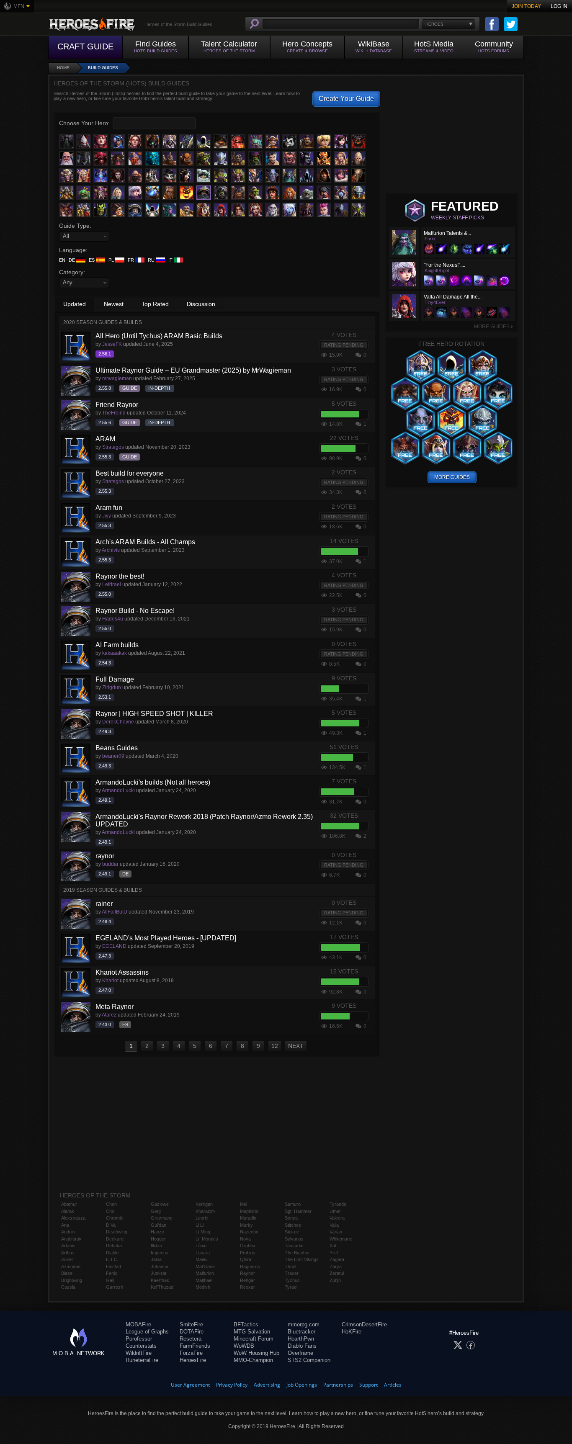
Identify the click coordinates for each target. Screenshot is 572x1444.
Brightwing (71, 1280)
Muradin (248, 1217)
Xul (333, 1245)
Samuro (293, 1204)
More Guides (493, 326)
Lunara (203, 1252)
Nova (245, 1238)
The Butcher (297, 1252)
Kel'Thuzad (162, 1287)
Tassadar (294, 1245)
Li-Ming (203, 1231)
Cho (110, 1211)
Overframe (300, 1353)
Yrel (334, 1252)
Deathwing (116, 1231)
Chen (111, 1204)
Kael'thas (160, 1280)
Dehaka (114, 1245)
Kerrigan (204, 1204)
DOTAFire (192, 1331)
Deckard (115, 1238)
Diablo (112, 1252)
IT (171, 260)
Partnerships (338, 1384)
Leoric (202, 1217)
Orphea (247, 1245)
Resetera (190, 1339)
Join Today (526, 6)
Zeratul (337, 1273)
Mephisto (249, 1211)
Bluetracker (301, 1331)
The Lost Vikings (302, 1259)
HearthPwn (301, 1339)
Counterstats (141, 1346)
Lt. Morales (207, 1238)
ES (92, 260)
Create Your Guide (346, 98)
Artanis (68, 1245)
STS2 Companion (309, 1360)
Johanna (159, 1266)
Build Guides (103, 67)
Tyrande (338, 1204)
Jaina (156, 1259)
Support (368, 1384)
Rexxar (247, 1287)
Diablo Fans (302, 1346)
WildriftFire (139, 1353)
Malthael (204, 1280)
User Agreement (190, 1384)
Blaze (66, 1273)
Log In (559, 6)
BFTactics (246, 1324)
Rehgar (247, 1280)
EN (62, 260)
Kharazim (205, 1211)
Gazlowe (160, 1204)
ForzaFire (191, 1353)
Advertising (267, 1384)
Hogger (158, 1238)
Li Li (200, 1225)
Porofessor (139, 1339)
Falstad (113, 1266)
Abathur (69, 1204)
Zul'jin (335, 1280)
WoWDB (244, 1346)
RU (152, 260)
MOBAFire (138, 1324)
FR (131, 260)
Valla (334, 1225)
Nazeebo (249, 1231)
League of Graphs (147, 1331)
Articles (393, 1384)
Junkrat (158, 1273)
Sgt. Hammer (298, 1211)
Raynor (247, 1273)
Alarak (67, 1211)
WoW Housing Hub (256, 1353)
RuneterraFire (142, 1360)
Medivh (203, 1287)
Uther (335, 1211)
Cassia (68, 1287)
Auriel (66, 1259)
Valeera (337, 1217)
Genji (156, 1211)
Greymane (162, 1217)
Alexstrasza (73, 1217)
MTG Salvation (252, 1331)
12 (274, 1045)
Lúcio (201, 1245)
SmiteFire (191, 1324)
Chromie (114, 1217)
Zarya (336, 1266)
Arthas (68, 1252)
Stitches (293, 1225)
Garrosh (114, 1287)
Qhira (245, 1259)
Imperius (159, 1252)
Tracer (292, 1273)
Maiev (202, 1259)
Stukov (292, 1231)
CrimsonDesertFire (364, 1324)
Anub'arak (71, 1238)
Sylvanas (294, 1238)
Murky (246, 1225)
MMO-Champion (253, 1360)
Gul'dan (158, 1225)
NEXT (296, 1045)
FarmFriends (195, 1346)
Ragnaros (250, 1266)
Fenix (111, 1273)
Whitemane (341, 1238)
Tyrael (291, 1287)
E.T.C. (112, 1259)
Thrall (290, 1266)
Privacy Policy (231, 1384)
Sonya (291, 1217)
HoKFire (351, 1331)
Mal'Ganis (206, 1266)
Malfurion (205, 1273)
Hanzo (157, 1231)
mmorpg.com (303, 1324)
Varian (336, 1231)
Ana (65, 1225)
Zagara (337, 1259)
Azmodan (70, 1266)
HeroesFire (193, 1360)
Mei (243, 1204)
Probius (247, 1252)
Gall (110, 1280)
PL (111, 260)
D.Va (111, 1225)
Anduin (68, 1231)
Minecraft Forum (253, 1339)
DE (72, 260)
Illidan (156, 1245)
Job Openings (301, 1384)
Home (63, 67)
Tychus (292, 1280)
